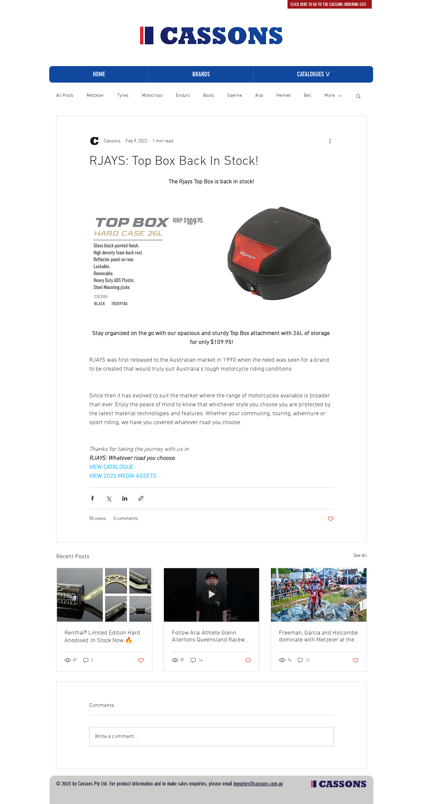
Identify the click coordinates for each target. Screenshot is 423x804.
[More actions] (330, 141)
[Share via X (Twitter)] (108, 498)
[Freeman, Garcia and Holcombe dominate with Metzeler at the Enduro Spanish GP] (318, 595)
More (330, 95)
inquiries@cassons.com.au (258, 784)
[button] (313, 74)
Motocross (152, 95)
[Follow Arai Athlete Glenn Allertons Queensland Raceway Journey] (211, 595)
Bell (307, 95)
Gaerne (234, 95)
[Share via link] (141, 498)
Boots (208, 95)
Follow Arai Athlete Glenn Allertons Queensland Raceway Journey (211, 636)
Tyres (123, 95)
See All (360, 556)
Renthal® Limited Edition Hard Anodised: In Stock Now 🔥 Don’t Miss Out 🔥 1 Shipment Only (102, 637)
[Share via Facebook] (92, 498)
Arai (259, 95)
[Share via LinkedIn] (125, 498)
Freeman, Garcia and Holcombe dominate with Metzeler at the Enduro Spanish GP (318, 636)
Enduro (183, 95)
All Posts (64, 95)
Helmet (283, 95)
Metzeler (95, 95)
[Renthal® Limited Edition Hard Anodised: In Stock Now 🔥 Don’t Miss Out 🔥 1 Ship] (104, 595)
